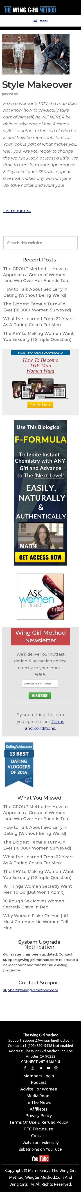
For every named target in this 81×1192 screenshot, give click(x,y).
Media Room (39, 1095)
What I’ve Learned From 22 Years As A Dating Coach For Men (38, 321)
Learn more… (17, 210)
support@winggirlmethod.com (30, 990)
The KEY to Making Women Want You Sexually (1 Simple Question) (38, 336)
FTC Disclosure (38, 1128)
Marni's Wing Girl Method (30, 8)
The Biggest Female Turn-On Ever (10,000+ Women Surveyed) (37, 307)
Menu (44, 21)
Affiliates (38, 1109)
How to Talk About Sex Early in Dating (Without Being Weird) (35, 292)
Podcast (38, 1082)
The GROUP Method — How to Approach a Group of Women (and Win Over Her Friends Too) (36, 274)
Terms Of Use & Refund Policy (38, 1122)
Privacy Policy (38, 1115)
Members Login (38, 1075)
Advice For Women (38, 1088)
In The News (38, 1102)
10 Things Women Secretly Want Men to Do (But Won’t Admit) (37, 889)
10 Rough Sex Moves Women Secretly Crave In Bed (33, 904)
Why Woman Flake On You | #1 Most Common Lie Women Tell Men (35, 921)
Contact (38, 1135)
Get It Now (40, 404)
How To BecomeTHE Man (40, 365)
